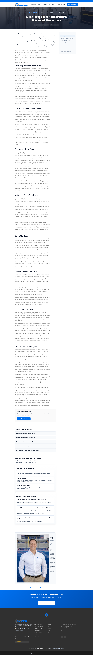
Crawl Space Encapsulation (39, 626)
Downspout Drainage (38, 628)
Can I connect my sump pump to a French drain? (27, 450)
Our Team (26, 632)
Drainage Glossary (18, 636)
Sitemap (71, 653)
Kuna (48, 636)
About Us (17, 632)
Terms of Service (65, 653)
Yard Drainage (36, 634)
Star (48, 632)
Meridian (49, 624)
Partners (76, 653)
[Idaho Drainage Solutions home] (21, 621)
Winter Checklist (27, 636)
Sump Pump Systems (38, 624)
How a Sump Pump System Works (67, 38)
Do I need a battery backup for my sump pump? (27, 446)
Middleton (49, 634)
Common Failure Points (65, 49)
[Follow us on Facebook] (62, 637)
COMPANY (51, 4)
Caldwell (49, 628)
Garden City (50, 638)
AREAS (39, 4)
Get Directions (65, 633)
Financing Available (38, 638)
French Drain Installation (38, 622)
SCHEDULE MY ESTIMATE (46, 603)
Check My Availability (23, 418)
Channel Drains (37, 630)
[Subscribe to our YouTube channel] (65, 637)
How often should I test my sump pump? (26, 433)
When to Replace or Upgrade (66, 51)
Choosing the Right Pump (65, 40)
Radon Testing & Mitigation (39, 636)
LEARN (44, 4)
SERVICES (33, 4)
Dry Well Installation (38, 632)
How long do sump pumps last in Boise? (25, 437)
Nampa (49, 626)
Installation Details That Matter (66, 42)
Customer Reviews (18, 634)
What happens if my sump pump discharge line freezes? (29, 441)
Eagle (49, 630)
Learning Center (27, 634)
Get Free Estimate (72, 4)
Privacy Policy (58, 653)
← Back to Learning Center (35, 587)
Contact (16, 638)
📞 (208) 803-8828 (61, 4)
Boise (49, 622)
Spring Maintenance (64, 44)
